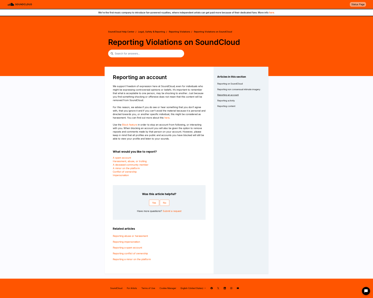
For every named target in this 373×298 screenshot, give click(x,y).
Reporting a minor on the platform (132, 259)
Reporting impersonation (126, 241)
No (164, 202)
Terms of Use (148, 288)
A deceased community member (130, 164)
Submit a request (172, 211)
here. (272, 12)
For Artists (132, 288)
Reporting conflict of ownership (130, 253)
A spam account (122, 157)
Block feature (129, 124)
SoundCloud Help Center (121, 31)
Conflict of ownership (125, 171)
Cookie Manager (168, 288)
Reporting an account (228, 95)
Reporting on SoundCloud (230, 83)
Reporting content (226, 106)
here (166, 117)
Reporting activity (226, 100)
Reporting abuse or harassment (130, 235)
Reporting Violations (179, 31)
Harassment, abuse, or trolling (130, 161)
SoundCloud (116, 288)
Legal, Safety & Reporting (151, 31)
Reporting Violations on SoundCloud (213, 31)
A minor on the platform (126, 168)
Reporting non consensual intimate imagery (238, 89)
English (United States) (192, 288)
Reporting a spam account (127, 247)
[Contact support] (366, 291)
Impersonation (121, 175)
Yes (154, 202)
